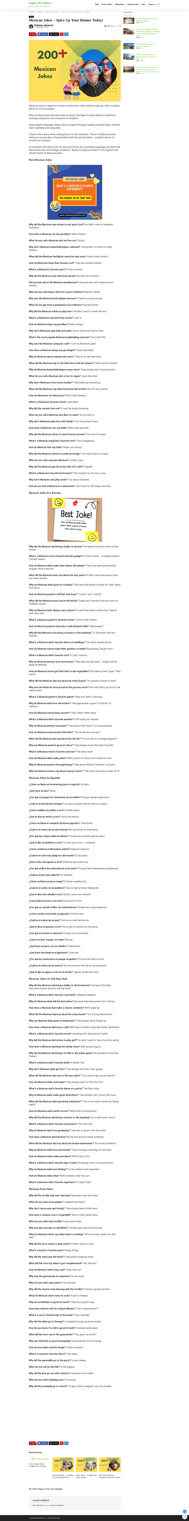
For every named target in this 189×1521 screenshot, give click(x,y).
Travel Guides (107, 4)
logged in (45, 1505)
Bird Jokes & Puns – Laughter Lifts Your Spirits (110, 1476)
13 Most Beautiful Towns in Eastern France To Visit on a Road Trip (146, 57)
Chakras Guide (132, 4)
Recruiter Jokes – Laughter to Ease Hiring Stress (63, 1476)
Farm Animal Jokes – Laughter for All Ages (37, 1465)
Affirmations (119, 4)
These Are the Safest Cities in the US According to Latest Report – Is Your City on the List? (148, 69)
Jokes (143, 4)
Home (32, 12)
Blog (97, 4)
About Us (151, 4)
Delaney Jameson (43, 25)
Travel (137, 22)
